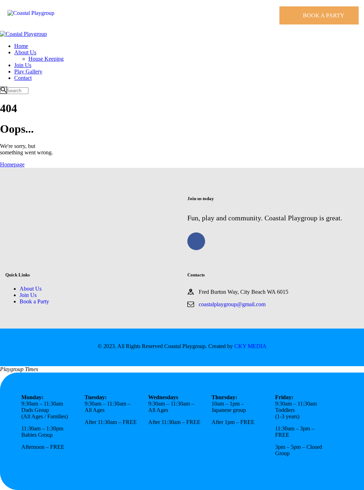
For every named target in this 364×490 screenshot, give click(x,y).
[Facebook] (196, 241)
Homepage (12, 164)
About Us (31, 289)
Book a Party (34, 301)
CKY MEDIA (250, 346)
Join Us (28, 295)
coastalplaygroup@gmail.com (232, 304)
